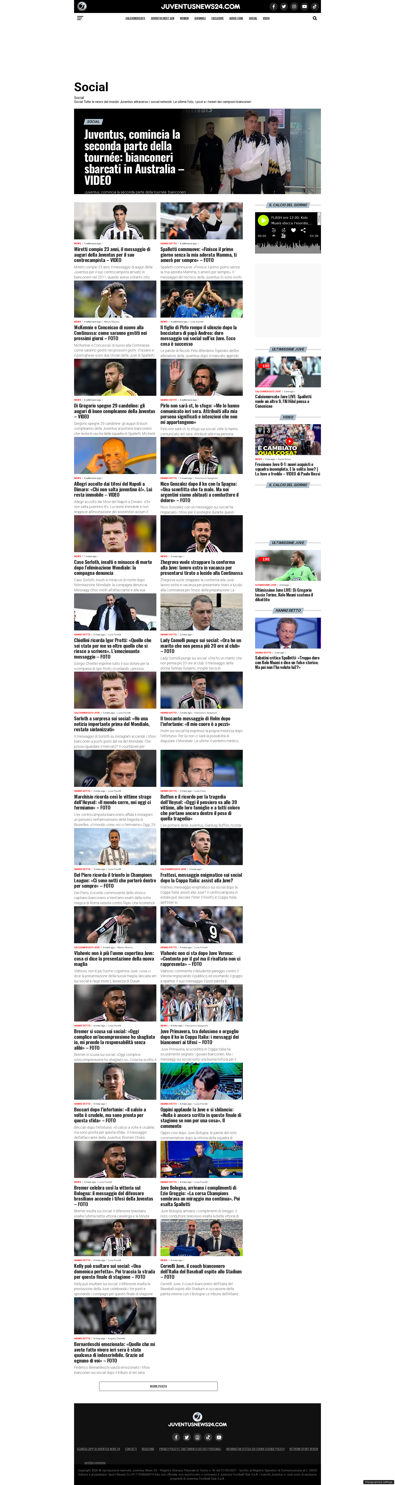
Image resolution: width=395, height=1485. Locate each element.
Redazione (148, 1449)
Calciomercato (135, 18)
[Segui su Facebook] (176, 1437)
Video (266, 18)
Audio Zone (236, 18)
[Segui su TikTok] (208, 1437)
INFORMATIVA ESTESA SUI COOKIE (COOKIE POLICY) (255, 1449)
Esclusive (217, 18)
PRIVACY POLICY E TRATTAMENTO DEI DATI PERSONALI (190, 1449)
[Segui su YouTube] (219, 1437)
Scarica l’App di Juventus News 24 (98, 1449)
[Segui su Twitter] (187, 1437)
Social (253, 18)
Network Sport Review (303, 1449)
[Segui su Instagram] (197, 1437)
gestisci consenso (95, 1462)
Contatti (131, 1449)
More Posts (158, 1386)
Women (184, 18)
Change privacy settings (379, 1482)
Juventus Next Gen (162, 18)
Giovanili (200, 18)
